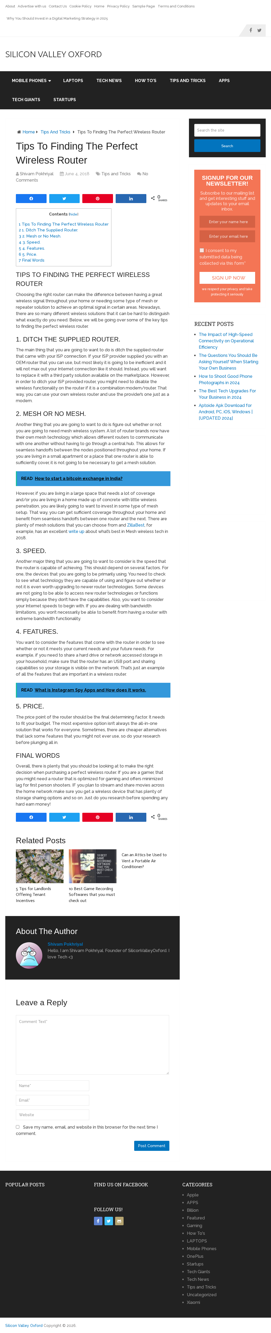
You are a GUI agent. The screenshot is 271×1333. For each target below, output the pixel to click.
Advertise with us (32, 6)
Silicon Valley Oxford (53, 54)
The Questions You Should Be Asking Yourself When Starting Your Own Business (228, 362)
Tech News (109, 80)
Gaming (194, 1225)
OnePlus (195, 1256)
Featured (196, 1217)
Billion (192, 1210)
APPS (224, 80)
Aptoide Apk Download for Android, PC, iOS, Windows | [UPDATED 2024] (225, 412)
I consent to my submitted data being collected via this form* (223, 257)
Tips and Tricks (188, 80)
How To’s (145, 80)
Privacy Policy (118, 6)
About (10, 6)
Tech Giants (26, 99)
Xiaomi (193, 1302)
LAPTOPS (73, 80)
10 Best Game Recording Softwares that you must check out (92, 894)
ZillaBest (135, 525)
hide (73, 214)
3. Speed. (29, 242)
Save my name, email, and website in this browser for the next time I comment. (87, 1130)
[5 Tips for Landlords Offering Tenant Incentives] (40, 866)
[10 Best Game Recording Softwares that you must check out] (92, 866)
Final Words (31, 260)
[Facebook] (98, 1221)
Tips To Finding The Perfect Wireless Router (64, 224)
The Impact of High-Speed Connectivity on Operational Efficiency (226, 341)
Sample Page (143, 6)
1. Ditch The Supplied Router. (48, 230)
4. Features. (32, 248)
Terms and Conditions (176, 6)
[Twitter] (109, 1221)
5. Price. (28, 254)
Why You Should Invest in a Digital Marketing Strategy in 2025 (57, 18)
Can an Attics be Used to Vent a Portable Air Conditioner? (144, 860)
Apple (193, 1194)
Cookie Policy (80, 6)
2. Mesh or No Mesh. (40, 236)
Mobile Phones (29, 80)
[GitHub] (119, 1221)
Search (227, 146)
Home (99, 6)
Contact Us (58, 6)
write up (76, 531)
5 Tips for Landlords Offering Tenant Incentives (33, 894)
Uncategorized (201, 1294)
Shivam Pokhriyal (36, 173)
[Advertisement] (232, 474)
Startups (64, 99)
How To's (196, 1233)
